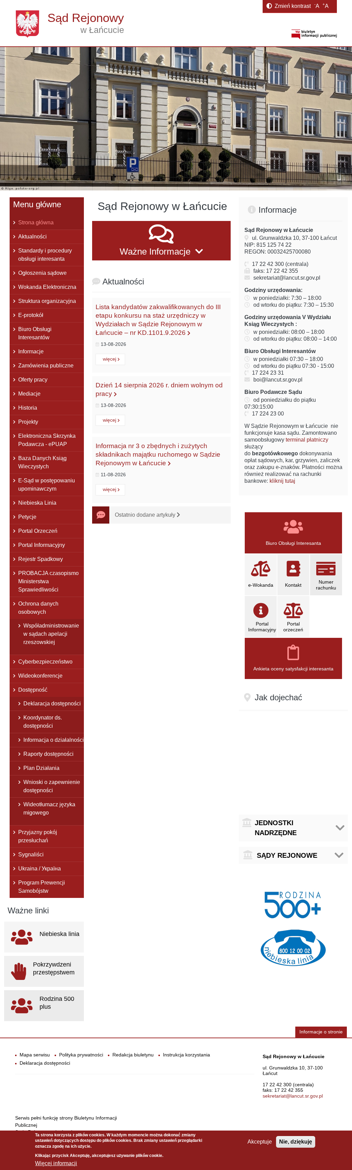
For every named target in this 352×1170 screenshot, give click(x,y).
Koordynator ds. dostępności (42, 722)
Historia (27, 408)
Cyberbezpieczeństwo (45, 662)
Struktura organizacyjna (47, 301)
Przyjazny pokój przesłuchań (37, 836)
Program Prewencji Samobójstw (41, 887)
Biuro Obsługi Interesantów (35, 333)
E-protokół (30, 315)
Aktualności (32, 236)
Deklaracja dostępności (52, 703)
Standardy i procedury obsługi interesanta (45, 255)
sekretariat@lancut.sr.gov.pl (293, 1096)
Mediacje (29, 394)
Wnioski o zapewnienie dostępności (51, 786)
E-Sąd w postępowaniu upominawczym (46, 485)
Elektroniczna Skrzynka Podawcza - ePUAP (47, 440)
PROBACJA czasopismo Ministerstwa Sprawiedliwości (48, 581)
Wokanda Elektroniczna (47, 287)
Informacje (31, 351)
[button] (161, 240)
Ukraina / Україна (39, 868)
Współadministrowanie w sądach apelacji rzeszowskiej (51, 634)
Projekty (28, 422)
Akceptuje (260, 1142)
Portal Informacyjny (41, 545)
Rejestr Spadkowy (40, 559)
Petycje (27, 517)
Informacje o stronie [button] (321, 1031)
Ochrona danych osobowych (38, 608)
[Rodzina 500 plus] (293, 904)
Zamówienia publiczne (46, 365)
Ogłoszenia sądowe (42, 273)
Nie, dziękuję (295, 1142)
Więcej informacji (56, 1163)
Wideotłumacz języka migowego (49, 809)
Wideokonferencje (40, 676)
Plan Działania (41, 768)
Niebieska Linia (37, 503)
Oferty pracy (32, 380)
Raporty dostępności (48, 754)
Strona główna (36, 222)
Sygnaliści (31, 854)
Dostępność (32, 690)
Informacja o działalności (53, 740)
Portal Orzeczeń (37, 531)
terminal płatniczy (307, 440)
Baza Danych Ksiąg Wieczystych (42, 462)
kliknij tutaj (282, 481)
